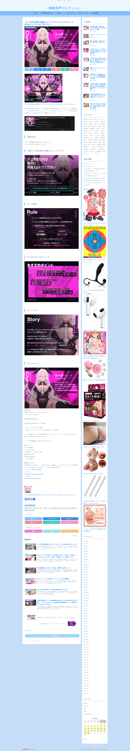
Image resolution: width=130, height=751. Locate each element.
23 (104, 730)
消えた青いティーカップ (89, 163)
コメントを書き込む (52, 636)
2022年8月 (86, 657)
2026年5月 (86, 548)
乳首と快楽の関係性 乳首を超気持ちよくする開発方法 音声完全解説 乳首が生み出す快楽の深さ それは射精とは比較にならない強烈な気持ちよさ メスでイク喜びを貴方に (95, 181)
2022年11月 (86, 649)
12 (91, 728)
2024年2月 (86, 618)
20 (94, 730)
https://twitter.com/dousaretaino (33, 478)
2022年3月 (86, 670)
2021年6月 (86, 693)
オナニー (37, 508)
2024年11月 (86, 595)
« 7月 (84, 739)
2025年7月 (86, 574)
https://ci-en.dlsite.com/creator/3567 (34, 474)
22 (101, 730)
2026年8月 (86, 541)
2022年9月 (86, 654)
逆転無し (33, 510)
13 (94, 728)
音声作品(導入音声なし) (30, 505)
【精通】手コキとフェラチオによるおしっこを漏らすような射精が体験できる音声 (94, 174)
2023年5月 (86, 634)
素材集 (85, 711)
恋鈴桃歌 (54, 508)
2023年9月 (86, 628)
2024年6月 (86, 608)
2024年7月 (86, 605)
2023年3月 (86, 639)
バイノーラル (48, 508)
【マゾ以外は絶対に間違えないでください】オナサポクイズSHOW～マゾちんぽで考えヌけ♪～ (50, 104)
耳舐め (64, 508)
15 (101, 728)
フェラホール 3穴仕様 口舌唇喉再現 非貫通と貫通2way (94, 530)
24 (85, 733)
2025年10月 (86, 567)
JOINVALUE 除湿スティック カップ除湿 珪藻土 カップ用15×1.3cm (94, 502)
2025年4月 (86, 582)
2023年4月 (86, 636)
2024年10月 (86, 598)
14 (98, 728)
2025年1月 (86, 590)
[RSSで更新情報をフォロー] (70, 531)
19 (91, 730)
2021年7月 (86, 690)
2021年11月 (86, 680)
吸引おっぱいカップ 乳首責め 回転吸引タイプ (94, 381)
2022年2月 (86, 672)
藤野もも (75, 508)
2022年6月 (86, 662)
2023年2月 (86, 641)
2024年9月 (86, 600)
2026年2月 (86, 556)
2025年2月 (86, 587)
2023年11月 (86, 626)
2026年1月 (86, 559)
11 (88, 728)
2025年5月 (86, 579)
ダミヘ (42, 508)
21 (98, 730)
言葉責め (27, 510)
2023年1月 (86, 644)
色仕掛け (69, 508)
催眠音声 (85, 703)
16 (104, 728)
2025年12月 (86, 561)
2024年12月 (86, 592)
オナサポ (31, 508)
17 (85, 730)
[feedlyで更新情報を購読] (51, 531)
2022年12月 (86, 647)
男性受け (59, 508)
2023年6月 (86, 631)
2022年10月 (86, 652)
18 (88, 730)
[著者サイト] (33, 531)
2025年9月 (86, 569)
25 (88, 733)
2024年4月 (86, 613)
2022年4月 (86, 667)
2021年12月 (86, 678)
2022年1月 (86, 675)
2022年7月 (86, 659)
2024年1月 (86, 621)
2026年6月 (86, 546)
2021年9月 (86, 685)
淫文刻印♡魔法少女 (88, 166)
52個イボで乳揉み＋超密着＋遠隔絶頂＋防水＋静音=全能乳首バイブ (94, 357)
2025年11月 (86, 564)
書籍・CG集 (86, 706)
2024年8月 (86, 603)
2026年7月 (86, 543)
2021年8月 (86, 688)
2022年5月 (86, 665)
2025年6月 (86, 577)
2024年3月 (86, 616)
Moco (27, 508)
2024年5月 (86, 610)
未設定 (85, 708)
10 (85, 728)
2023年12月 (86, 623)
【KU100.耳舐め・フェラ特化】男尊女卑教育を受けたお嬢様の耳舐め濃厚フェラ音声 (95, 170)
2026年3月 (86, 554)
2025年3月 (86, 585)
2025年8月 (86, 572)
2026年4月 (86, 551)
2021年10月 (86, 683)
